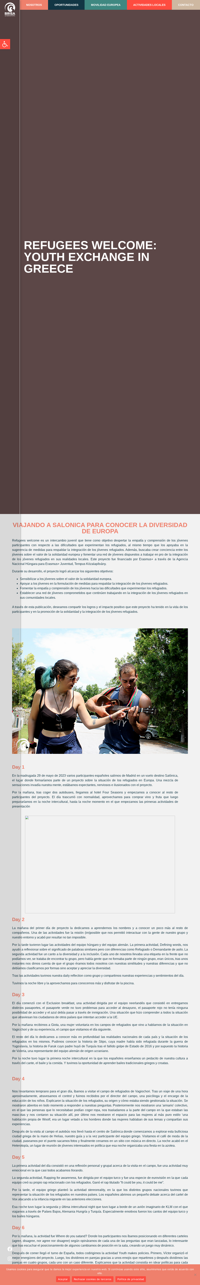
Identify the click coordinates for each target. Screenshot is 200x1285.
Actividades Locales (149, 4)
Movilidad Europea (106, 4)
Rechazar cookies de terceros (93, 1279)
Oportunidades (66, 4)
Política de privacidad (130, 1279)
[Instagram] (10, 1259)
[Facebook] (10, 1249)
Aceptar (63, 1279)
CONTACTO (186, 4)
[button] (183, 691)
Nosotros (34, 4)
